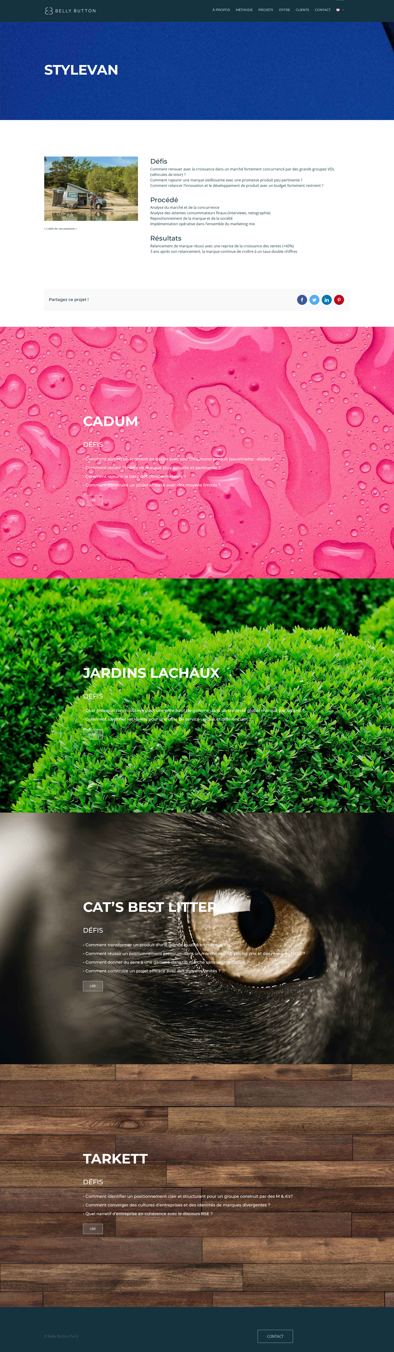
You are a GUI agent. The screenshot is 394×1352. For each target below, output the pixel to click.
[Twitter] (314, 300)
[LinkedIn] (327, 300)
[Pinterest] (339, 300)
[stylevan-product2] (91, 158)
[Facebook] (302, 300)
